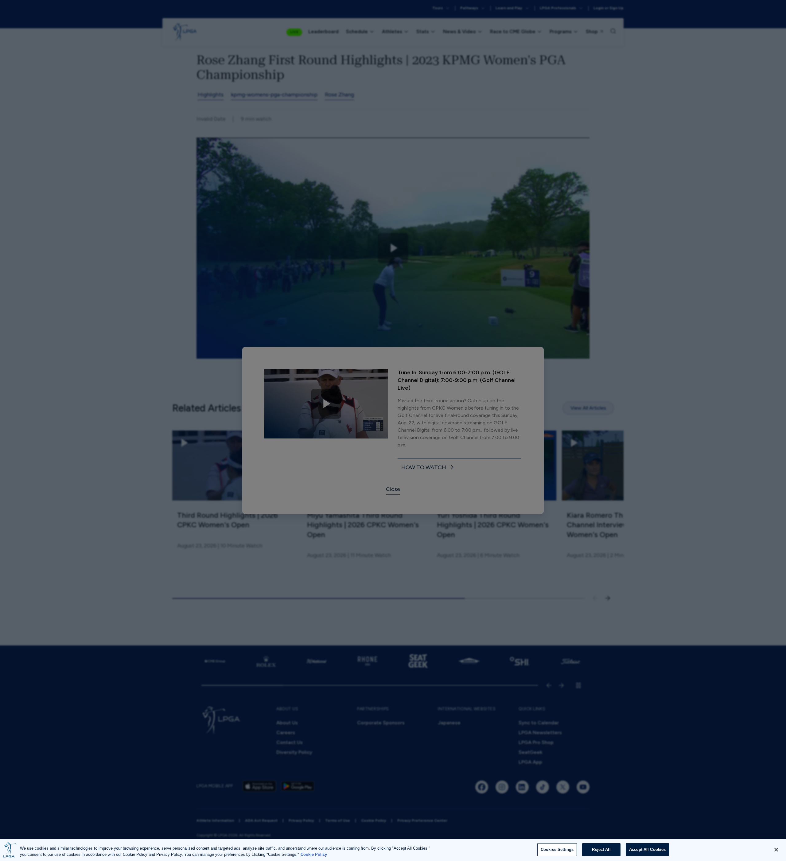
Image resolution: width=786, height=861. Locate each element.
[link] (429, 468)
